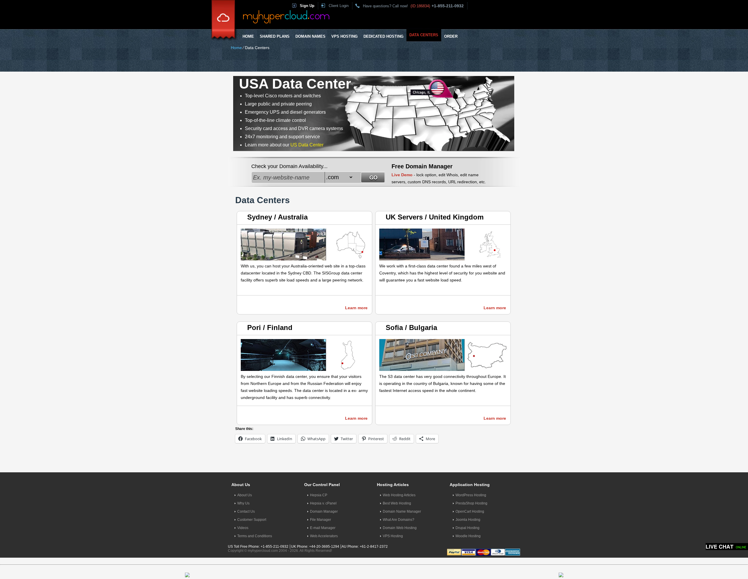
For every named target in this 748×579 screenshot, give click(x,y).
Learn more (356, 307)
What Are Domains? (398, 520)
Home (248, 36)
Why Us (243, 503)
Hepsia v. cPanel (323, 503)
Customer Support (251, 520)
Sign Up (307, 6)
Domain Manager (324, 511)
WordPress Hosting (471, 495)
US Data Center (306, 144)
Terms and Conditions (254, 536)
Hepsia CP (318, 495)
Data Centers (423, 35)
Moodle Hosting (468, 536)
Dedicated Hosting (383, 36)
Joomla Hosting (468, 520)
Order (451, 36)
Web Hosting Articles (399, 495)
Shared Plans (275, 36)
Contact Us (246, 511)
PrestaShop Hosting (471, 503)
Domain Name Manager (402, 511)
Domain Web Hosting (400, 528)
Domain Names (310, 36)
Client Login (339, 6)
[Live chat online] (727, 546)
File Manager (320, 520)
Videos (242, 528)
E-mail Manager (322, 528)
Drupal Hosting (467, 528)
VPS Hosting (344, 36)
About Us (244, 495)
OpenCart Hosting (470, 511)
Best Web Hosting (397, 503)
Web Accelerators (324, 536)
